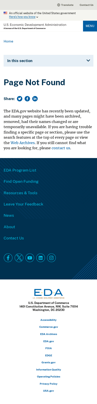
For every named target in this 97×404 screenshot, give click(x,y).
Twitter (18, 257)
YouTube (29, 257)
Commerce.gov (48, 326)
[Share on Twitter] (19, 98)
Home (8, 41)
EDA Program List (20, 169)
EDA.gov (48, 341)
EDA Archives (48, 334)
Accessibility (48, 319)
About (9, 226)
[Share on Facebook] (27, 98)
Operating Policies (48, 376)
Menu (90, 26)
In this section (19, 60)
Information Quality (48, 369)
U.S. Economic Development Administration (35, 26)
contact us (61, 148)
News (9, 215)
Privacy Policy (49, 383)
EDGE (48, 355)
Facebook (8, 257)
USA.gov (48, 390)
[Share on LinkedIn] (35, 98)
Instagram (51, 257)
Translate (67, 5)
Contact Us (86, 5)
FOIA (48, 348)
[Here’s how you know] (48, 15)
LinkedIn (40, 257)
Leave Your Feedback (23, 203)
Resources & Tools (20, 192)
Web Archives (23, 143)
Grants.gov (48, 362)
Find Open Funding (21, 181)
